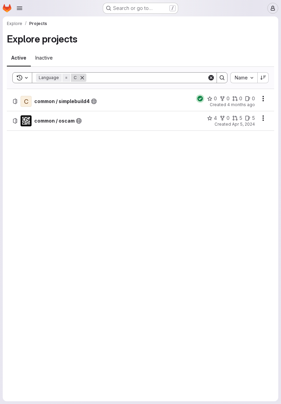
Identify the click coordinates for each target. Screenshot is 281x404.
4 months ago (241, 104)
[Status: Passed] (200, 98)
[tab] (19, 57)
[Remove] (82, 78)
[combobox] (243, 77)
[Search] (222, 77)
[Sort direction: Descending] (263, 77)
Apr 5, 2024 (243, 124)
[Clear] (211, 78)
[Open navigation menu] (19, 8)
